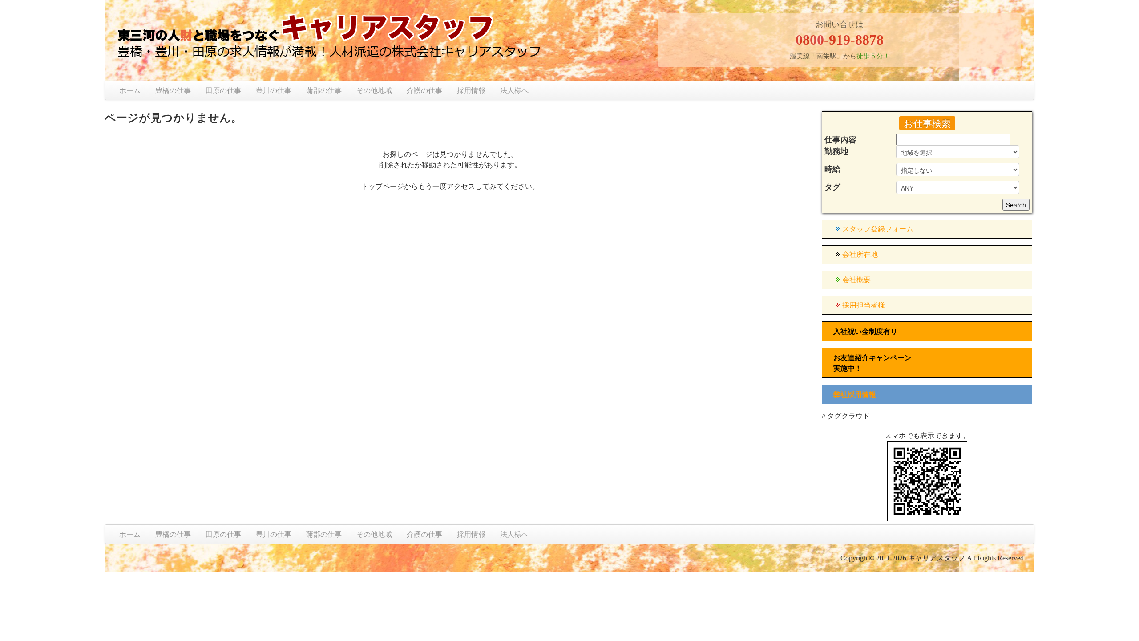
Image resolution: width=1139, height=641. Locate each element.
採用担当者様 (863, 305)
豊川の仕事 (273, 90)
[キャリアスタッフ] (387, 38)
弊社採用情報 (854, 394)
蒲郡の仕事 (324, 90)
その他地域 (374, 90)
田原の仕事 (223, 90)
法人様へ (514, 90)
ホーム (130, 90)
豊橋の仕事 (173, 90)
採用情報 (471, 90)
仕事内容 (840, 139)
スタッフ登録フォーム (877, 229)
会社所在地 (860, 254)
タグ (832, 187)
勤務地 (836, 151)
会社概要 (856, 280)
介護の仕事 (424, 90)
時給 (832, 169)
